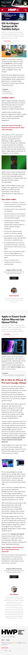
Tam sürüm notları (7, 93)
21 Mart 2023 (16, 334)
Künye (3, 640)
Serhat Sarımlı (7, 41)
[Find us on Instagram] (8, 651)
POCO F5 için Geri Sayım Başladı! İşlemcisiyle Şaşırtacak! (13, 549)
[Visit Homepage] (14, 10)
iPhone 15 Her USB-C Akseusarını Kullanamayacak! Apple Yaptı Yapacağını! (13, 127)
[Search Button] (25, 9)
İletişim (8, 640)
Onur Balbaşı (7, 334)
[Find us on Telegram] (10, 651)
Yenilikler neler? (6, 91)
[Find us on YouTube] (6, 651)
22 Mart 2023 (16, 41)
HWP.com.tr (4, 643)
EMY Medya (12, 636)
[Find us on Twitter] (2, 651)
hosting (8, 643)
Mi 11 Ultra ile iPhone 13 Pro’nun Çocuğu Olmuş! (13, 375)
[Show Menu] (2, 9)
